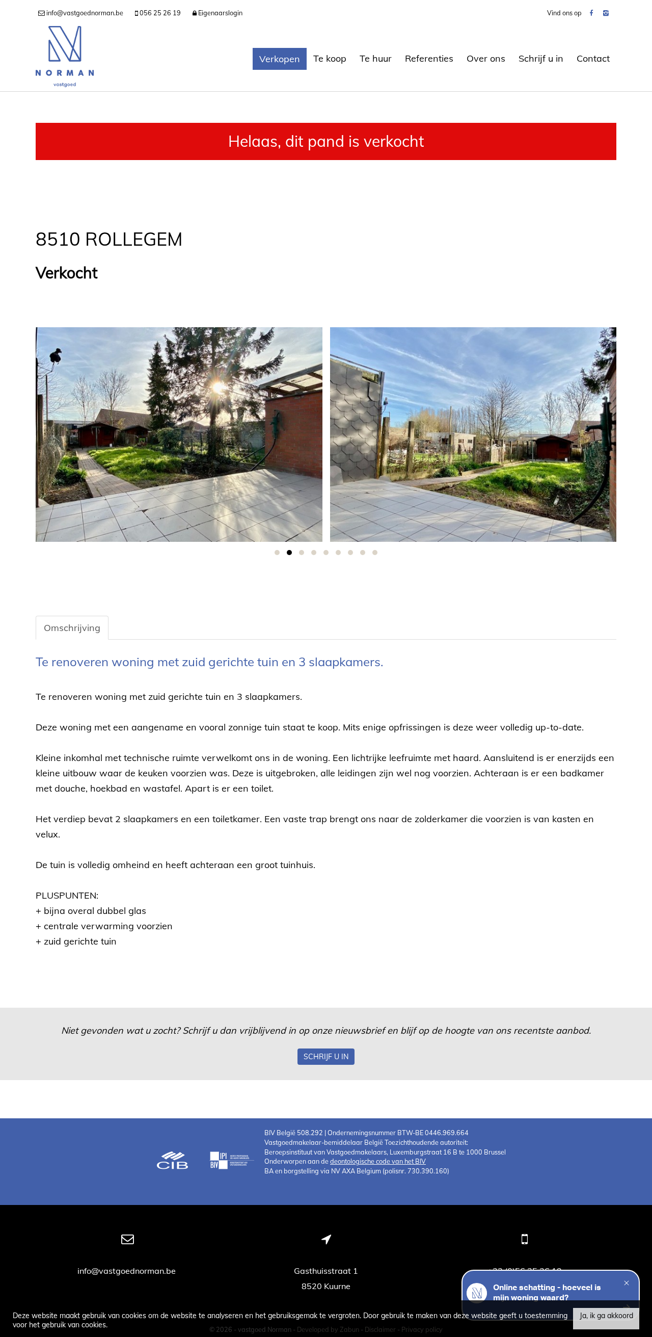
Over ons (486, 58)
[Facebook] (591, 12)
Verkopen (279, 59)
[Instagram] (606, 12)
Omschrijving (72, 628)
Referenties (429, 58)
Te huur (376, 58)
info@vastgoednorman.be (127, 1271)
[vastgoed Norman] (65, 58)
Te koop (329, 58)
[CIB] (172, 1161)
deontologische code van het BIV (378, 1161)
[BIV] (231, 1161)
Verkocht (67, 273)
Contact (593, 58)
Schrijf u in (541, 58)
